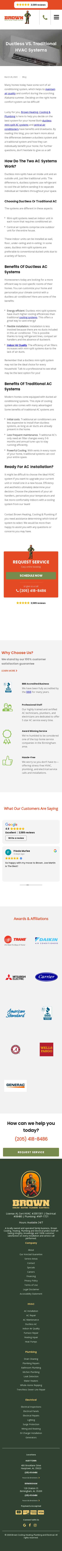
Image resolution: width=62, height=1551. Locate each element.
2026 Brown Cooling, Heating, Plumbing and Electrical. (31, 1534)
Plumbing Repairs (31, 1363)
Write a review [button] (16, 838)
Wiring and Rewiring (31, 1428)
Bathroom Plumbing (31, 1367)
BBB (28, 692)
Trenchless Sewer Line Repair (31, 1389)
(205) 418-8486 (32, 590)
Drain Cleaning (31, 1358)
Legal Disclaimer (31, 1289)
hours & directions (30, 1478)
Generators (31, 1437)
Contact (31, 1263)
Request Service (31, 1152)
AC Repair (31, 1315)
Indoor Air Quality (17, 345)
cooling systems (28, 317)
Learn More (9, 670)
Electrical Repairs (31, 1415)
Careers (31, 1271)
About (31, 1249)
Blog (24, 77)
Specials (31, 1267)
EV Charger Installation (31, 1433)
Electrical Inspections (31, 1406)
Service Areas (31, 1258)
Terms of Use (31, 1285)
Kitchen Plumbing (31, 1372)
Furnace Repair (31, 1332)
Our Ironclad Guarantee (31, 1254)
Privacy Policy (31, 1280)
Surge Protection (31, 1424)
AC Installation (31, 1311)
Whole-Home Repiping (31, 1385)
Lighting (31, 1419)
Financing (31, 1276)
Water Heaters (31, 1380)
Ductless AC (31, 1324)
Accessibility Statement (31, 1293)
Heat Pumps (31, 1341)
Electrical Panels (31, 1411)
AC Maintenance (31, 1319)
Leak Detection (31, 1376)
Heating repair (31, 1337)
